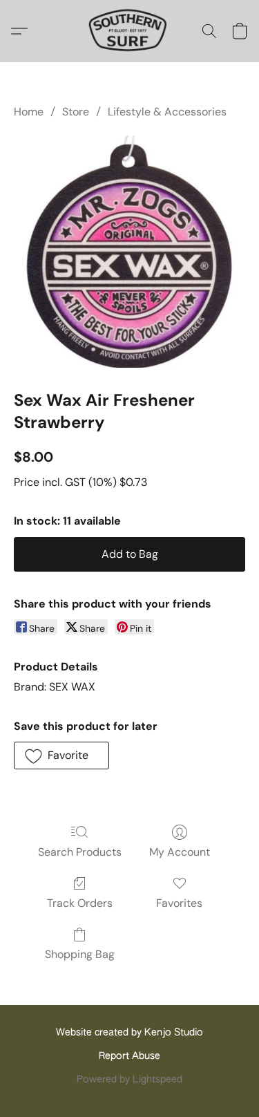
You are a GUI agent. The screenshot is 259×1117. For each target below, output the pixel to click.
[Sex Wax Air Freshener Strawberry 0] (129, 251)
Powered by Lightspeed (129, 1080)
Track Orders (80, 903)
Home (29, 111)
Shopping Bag (80, 954)
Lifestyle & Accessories (167, 111)
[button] (129, 31)
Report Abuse (129, 1056)
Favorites (179, 903)
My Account (179, 852)
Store (75, 111)
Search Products (80, 852)
